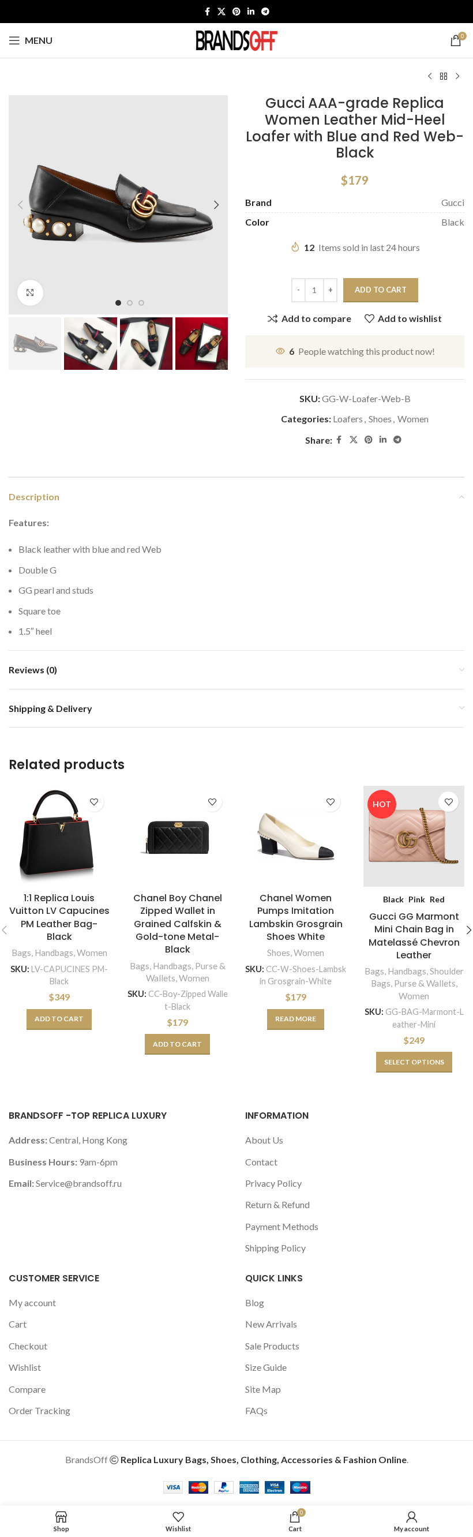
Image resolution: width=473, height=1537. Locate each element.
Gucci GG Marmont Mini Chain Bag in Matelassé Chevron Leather (414, 936)
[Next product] (457, 77)
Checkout (28, 1345)
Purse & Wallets (425, 983)
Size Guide (266, 1367)
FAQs (256, 1410)
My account (32, 1302)
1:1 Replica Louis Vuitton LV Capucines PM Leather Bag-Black (59, 917)
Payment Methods (281, 1226)
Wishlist (25, 1367)
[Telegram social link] (265, 12)
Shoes (380, 418)
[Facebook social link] (207, 12)
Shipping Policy (275, 1247)
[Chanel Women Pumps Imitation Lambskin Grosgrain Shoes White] (295, 836)
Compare (27, 1389)
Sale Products (272, 1345)
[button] (20, 204)
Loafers (348, 418)
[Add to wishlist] (94, 802)
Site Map (263, 1389)
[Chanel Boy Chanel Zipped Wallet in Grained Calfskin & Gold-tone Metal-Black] (177, 836)
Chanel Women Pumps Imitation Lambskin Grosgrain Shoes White (296, 917)
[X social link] (221, 12)
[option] (118, 303)
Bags (21, 952)
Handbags (54, 952)
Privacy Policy (273, 1183)
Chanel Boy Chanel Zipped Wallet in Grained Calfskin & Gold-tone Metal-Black (177, 924)
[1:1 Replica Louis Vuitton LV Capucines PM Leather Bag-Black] (59, 836)
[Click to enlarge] (30, 293)
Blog (254, 1302)
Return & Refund (277, 1204)
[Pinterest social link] (236, 12)
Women (413, 418)
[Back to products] (444, 77)
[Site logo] (236, 38)
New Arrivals (271, 1323)
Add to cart (381, 289)
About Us (264, 1139)
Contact (261, 1161)
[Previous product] (430, 77)
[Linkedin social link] (251, 12)
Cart (18, 1323)
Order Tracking (39, 1410)
